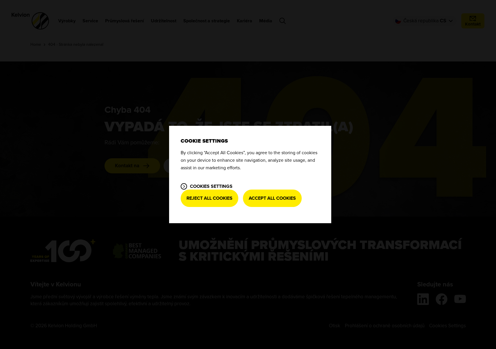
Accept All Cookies (272, 198)
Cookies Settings (211, 186)
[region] (250, 174)
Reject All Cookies (209, 198)
